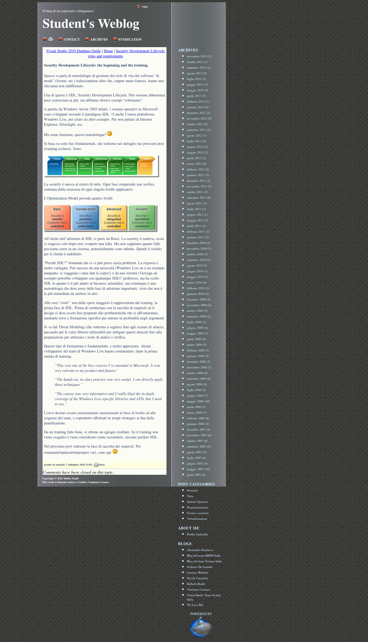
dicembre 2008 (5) (198, 362)
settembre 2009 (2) (199, 316)
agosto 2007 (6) (197, 452)
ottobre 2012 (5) (197, 124)
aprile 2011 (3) (196, 226)
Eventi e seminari (198, 513)
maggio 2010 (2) (197, 277)
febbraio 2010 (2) (198, 288)
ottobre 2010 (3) (197, 254)
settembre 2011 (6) (199, 198)
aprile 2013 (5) (196, 96)
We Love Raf (195, 605)
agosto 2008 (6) (197, 384)
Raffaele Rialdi (196, 584)
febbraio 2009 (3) (198, 350)
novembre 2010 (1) (199, 248)
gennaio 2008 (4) (198, 424)
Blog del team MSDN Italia (204, 555)
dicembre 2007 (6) (198, 429)
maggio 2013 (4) (197, 90)
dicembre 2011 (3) (198, 181)
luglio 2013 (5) (196, 79)
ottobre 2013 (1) (197, 62)
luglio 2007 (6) (196, 458)
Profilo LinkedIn (197, 534)
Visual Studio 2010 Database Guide (73, 50)
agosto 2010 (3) (197, 265)
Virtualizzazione (197, 519)
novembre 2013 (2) (199, 56)
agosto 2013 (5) (197, 73)
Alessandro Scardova (200, 550)
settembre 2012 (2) (199, 130)
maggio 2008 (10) (198, 401)
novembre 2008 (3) (199, 367)
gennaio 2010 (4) (198, 294)
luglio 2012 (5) (196, 141)
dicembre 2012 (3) (198, 113)
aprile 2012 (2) (196, 158)
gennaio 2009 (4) (198, 356)
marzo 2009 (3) (197, 345)
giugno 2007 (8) (197, 463)
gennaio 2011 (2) (198, 237)
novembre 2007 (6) (199, 435)
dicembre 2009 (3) (198, 299)
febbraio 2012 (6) (198, 169)
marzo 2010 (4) (197, 282)
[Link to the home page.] (50, 39)
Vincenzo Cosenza (198, 589)
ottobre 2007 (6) (197, 441)
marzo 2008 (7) (197, 412)
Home (108, 50)
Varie (190, 496)
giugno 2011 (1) (197, 214)
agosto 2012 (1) (197, 135)
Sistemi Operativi (197, 502)
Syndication (130, 39)
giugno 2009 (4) (197, 328)
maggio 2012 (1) (197, 152)
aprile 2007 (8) (196, 475)
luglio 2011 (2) (196, 209)
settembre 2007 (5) (199, 446)
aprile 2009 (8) (196, 339)
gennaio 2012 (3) (198, 175)
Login (145, 6)
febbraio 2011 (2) (198, 231)
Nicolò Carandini (197, 578)
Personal (192, 490)
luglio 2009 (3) (196, 322)
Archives (99, 39)
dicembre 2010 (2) (198, 243)
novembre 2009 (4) (199, 305)
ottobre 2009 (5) (197, 311)
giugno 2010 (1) (197, 271)
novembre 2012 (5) (199, 118)
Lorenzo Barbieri (197, 572)
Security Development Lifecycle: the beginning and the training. (96, 65)
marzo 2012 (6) (197, 164)
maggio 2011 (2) (197, 220)
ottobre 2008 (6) (197, 373)
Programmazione (197, 507)
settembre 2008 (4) (199, 378)
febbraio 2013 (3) (198, 101)
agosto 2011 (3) (197, 203)
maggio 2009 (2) (197, 333)
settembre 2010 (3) (199, 260)
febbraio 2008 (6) (198, 418)
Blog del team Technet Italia (204, 561)
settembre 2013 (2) (199, 67)
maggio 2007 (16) (198, 469)
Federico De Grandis (200, 567)
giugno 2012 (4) (197, 147)
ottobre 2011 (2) (197, 192)
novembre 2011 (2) (199, 186)
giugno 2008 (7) (197, 395)
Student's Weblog (91, 22)
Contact (72, 39)
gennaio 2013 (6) (198, 107)
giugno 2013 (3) (197, 84)
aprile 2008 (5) (196, 407)
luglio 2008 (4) (196, 390)
